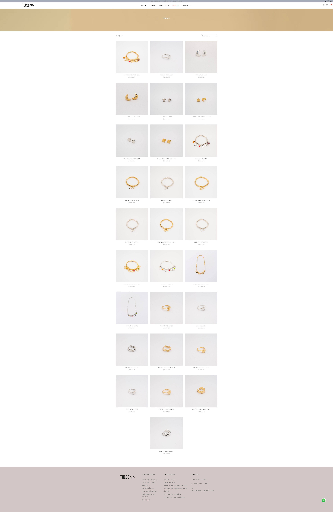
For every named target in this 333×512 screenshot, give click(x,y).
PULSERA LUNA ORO (132, 200)
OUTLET (176, 5)
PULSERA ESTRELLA (132, 242)
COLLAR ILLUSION (132, 325)
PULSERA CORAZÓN (201, 242)
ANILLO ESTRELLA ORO (201, 367)
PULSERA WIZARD (201, 158)
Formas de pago (149, 491)
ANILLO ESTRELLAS (131, 367)
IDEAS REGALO (164, 5)
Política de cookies (172, 494)
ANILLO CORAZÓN (166, 75)
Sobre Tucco (169, 479)
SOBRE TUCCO (187, 5)
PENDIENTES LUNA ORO (132, 116)
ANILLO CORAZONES (166, 451)
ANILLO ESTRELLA (132, 409)
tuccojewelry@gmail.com (202, 490)
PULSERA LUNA (166, 200)
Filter (120, 36)
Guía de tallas (148, 482)
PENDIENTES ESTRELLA (166, 116)
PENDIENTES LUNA (201, 75)
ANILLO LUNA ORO (166, 325)
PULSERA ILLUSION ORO (132, 284)
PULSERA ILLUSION (166, 284)
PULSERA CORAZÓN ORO (166, 242)
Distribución (169, 482)
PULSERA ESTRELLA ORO (201, 200)
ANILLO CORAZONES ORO (201, 409)
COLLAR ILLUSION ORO (201, 284)
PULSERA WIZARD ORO (132, 75)
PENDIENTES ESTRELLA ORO (201, 116)
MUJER (143, 5)
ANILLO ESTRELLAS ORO (166, 367)
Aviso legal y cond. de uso (175, 486)
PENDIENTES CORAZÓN (132, 158)
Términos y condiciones (174, 497)
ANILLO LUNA (201, 325)
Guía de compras (150, 479)
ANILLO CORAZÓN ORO (167, 409)
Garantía (146, 500)
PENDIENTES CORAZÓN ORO (166, 158)
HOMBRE (152, 5)
